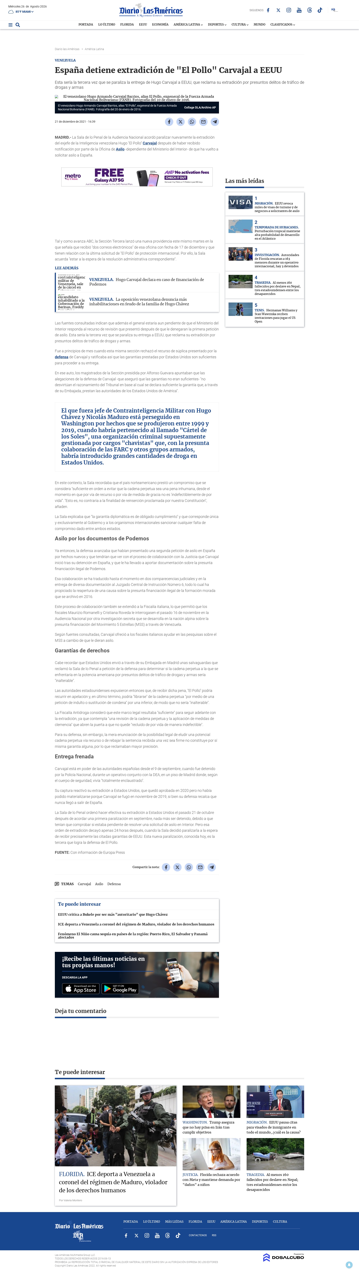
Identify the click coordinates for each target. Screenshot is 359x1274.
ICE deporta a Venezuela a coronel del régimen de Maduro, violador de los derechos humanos (136, 924)
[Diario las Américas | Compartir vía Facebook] (169, 122)
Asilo (120, 149)
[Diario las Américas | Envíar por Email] (203, 122)
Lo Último (106, 24)
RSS (214, 1235)
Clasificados (281, 24)
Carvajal (150, 143)
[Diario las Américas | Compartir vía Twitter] (180, 122)
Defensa (114, 884)
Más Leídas (174, 1221)
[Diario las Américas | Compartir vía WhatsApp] (192, 122)
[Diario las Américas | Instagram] (288, 10)
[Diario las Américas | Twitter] (278, 10)
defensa (61, 357)
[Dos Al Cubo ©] (283, 1260)
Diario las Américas (67, 49)
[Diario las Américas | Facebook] (268, 10)
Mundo (259, 24)
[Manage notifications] (349, 1265)
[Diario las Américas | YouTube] (299, 10)
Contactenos (198, 1235)
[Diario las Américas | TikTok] (320, 10)
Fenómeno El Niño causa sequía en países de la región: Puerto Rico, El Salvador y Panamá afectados (133, 936)
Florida (127, 24)
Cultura (239, 24)
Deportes (216, 24)
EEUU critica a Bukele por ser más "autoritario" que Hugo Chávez (113, 914)
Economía (160, 24)
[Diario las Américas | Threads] (309, 10)
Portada (86, 24)
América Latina (187, 24)
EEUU (143, 24)
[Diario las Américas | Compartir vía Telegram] (215, 122)
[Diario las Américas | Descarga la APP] (82, 989)
